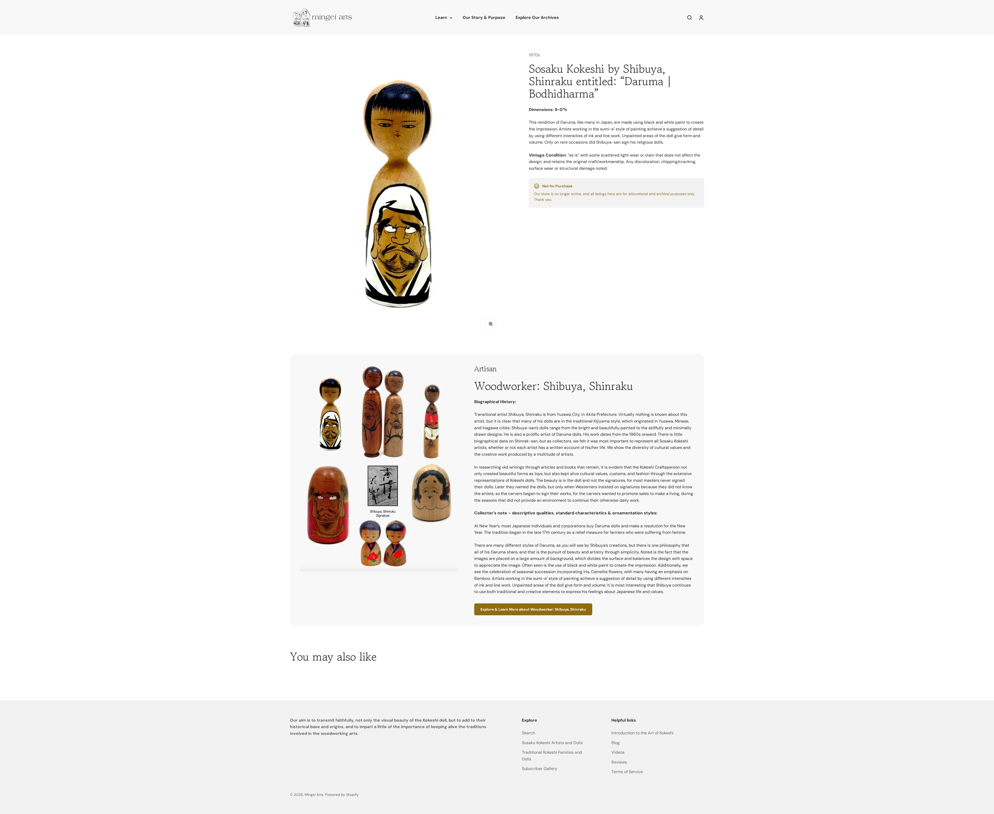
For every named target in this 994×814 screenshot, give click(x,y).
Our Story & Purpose (484, 17)
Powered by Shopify (342, 794)
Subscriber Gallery (539, 768)
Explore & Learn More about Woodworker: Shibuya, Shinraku (533, 609)
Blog (615, 742)
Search (528, 733)
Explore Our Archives (537, 17)
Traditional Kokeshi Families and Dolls (552, 756)
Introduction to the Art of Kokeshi (642, 733)
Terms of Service (627, 771)
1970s (534, 55)
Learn (441, 17)
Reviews (619, 762)
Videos (618, 752)
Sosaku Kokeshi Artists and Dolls (552, 742)
